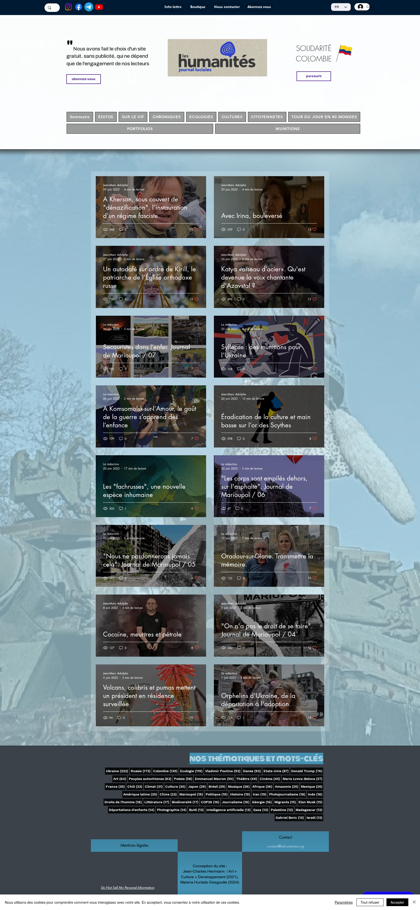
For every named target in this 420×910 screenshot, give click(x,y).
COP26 (210, 802)
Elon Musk (310, 802)
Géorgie (262, 802)
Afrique (262, 786)
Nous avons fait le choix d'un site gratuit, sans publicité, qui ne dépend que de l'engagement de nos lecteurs (107, 56)
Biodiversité (185, 802)
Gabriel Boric (290, 817)
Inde (315, 794)
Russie (141, 771)
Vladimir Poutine (223, 771)
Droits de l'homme (124, 802)
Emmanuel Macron (215, 779)
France (116, 786)
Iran (260, 794)
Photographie (172, 810)
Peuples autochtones (150, 779)
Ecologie (191, 771)
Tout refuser (370, 902)
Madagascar (309, 810)
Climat (154, 786)
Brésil (217, 786)
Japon (197, 786)
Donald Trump (307, 771)
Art (120, 779)
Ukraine (117, 771)
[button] (134, 845)
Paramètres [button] (344, 902)
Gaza (261, 810)
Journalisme (236, 802)
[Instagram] (68, 6)
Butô (197, 810)
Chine (169, 794)
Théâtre (247, 779)
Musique (239, 786)
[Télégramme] (88, 6)
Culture (175, 786)
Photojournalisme (287, 794)
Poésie (183, 779)
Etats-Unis (276, 771)
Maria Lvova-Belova (303, 779)
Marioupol (191, 794)
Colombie (165, 771)
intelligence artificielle (229, 810)
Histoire (240, 794)
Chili (135, 786)
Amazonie (287, 786)
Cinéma (270, 779)
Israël (314, 817)
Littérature (157, 802)
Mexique (312, 786)
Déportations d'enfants (132, 810)
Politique (217, 794)
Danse (252, 771)
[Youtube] (99, 6)
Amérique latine (140, 794)
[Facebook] (78, 6)
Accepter (397, 902)
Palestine (282, 810)
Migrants (285, 802)
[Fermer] (414, 902)
